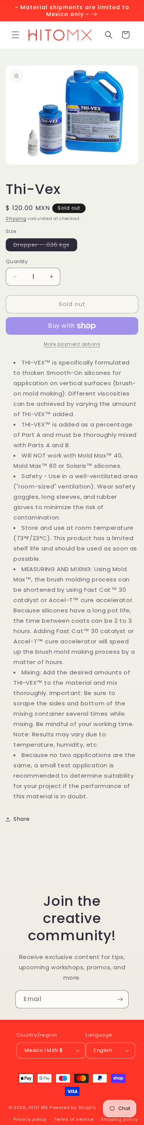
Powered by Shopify (73, 1107)
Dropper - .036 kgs (45, 246)
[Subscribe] (119, 999)
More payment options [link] (72, 344)
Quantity (17, 261)
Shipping (16, 218)
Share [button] (21, 819)
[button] (15, 34)
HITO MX (38, 1107)
